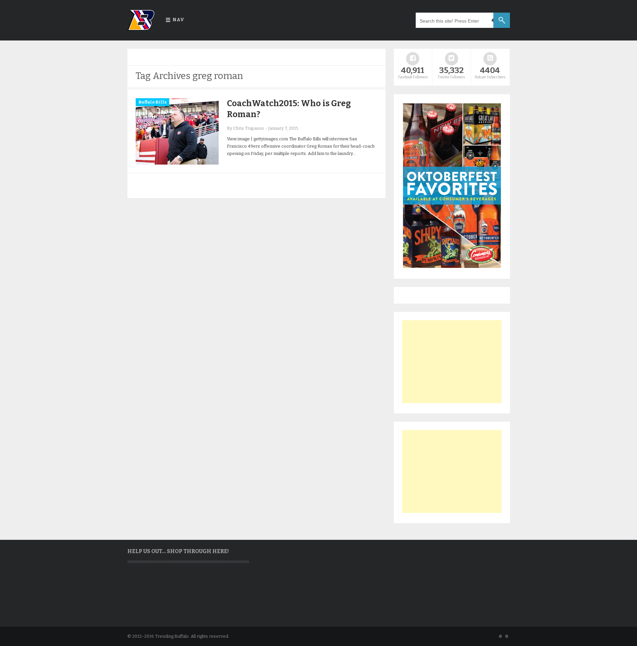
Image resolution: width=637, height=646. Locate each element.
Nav (178, 20)
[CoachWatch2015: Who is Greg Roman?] (177, 163)
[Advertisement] (452, 361)
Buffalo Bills (152, 102)
